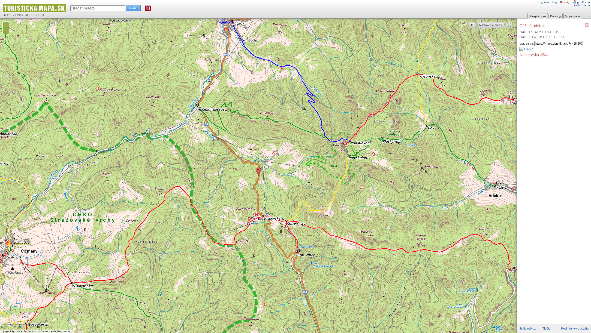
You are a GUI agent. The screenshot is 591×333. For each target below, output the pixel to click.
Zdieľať (527, 49)
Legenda (543, 2)
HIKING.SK (37, 15)
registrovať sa (582, 5)
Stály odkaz (527, 328)
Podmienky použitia (575, 328)
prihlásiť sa (583, 2)
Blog (554, 2)
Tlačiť (546, 328)
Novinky (565, 2)
